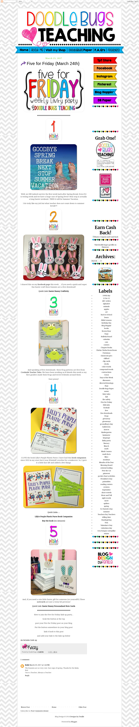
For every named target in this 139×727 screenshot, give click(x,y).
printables (106, 481)
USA (106, 523)
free (106, 410)
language (106, 438)
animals (106, 306)
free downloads (106, 413)
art (106, 312)
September (106, 490)
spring (106, 506)
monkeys (106, 460)
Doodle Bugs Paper (106, 388)
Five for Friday (106, 402)
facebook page (44, 284)
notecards (41, 602)
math (106, 449)
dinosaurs (106, 380)
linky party (106, 440)
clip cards (106, 361)
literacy (106, 443)
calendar (106, 339)
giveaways (106, 421)
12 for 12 (106, 298)
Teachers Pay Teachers (106, 514)
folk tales (106, 405)
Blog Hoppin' (106, 326)
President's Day (106, 479)
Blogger (74, 722)
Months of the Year (106, 462)
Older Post (82, 707)
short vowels (106, 492)
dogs (106, 386)
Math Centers (106, 451)
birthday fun (106, 323)
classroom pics (106, 356)
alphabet (106, 304)
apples (106, 309)
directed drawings (106, 383)
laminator (106, 435)
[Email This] (49, 652)
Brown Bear (106, 331)
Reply (27, 675)
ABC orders (106, 301)
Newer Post (25, 707)
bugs (106, 334)
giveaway (106, 419)
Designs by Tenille (77, 717)
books (106, 328)
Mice (106, 457)
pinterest (106, 473)
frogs (106, 416)
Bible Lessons (106, 320)
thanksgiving (106, 520)
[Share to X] (53, 652)
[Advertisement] (105, 119)
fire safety (106, 399)
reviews (106, 487)
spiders (106, 503)
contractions (106, 372)
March (106, 446)
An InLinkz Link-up (29, 640)
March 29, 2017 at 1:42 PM (40, 665)
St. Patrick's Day (106, 509)
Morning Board (106, 465)
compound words (106, 369)
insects (106, 429)
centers (106, 345)
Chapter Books (106, 347)
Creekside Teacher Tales (31, 372)
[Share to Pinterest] (56, 652)
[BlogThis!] (51, 652)
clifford (106, 358)
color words (106, 367)
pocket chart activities (106, 476)
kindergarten (106, 432)
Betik (27, 665)
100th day (106, 296)
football (106, 408)
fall (106, 397)
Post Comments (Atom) (39, 711)
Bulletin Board (106, 337)
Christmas (106, 353)
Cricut (106, 375)
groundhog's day (106, 424)
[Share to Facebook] (54, 652)
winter (106, 533)
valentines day (106, 528)
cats (106, 342)
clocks (106, 364)
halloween (106, 427)
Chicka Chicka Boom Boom (106, 350)
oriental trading (106, 468)
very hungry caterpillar (106, 531)
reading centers (106, 484)
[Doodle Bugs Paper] (105, 185)
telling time (106, 517)
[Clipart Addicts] (105, 197)
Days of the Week (106, 378)
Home (54, 707)
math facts (106, 454)
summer (106, 512)
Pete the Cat (106, 471)
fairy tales (106, 394)
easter (106, 391)
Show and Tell (106, 495)
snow (106, 501)
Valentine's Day (106, 525)
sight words (106, 498)
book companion (79, 458)
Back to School (106, 315)
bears (106, 317)
